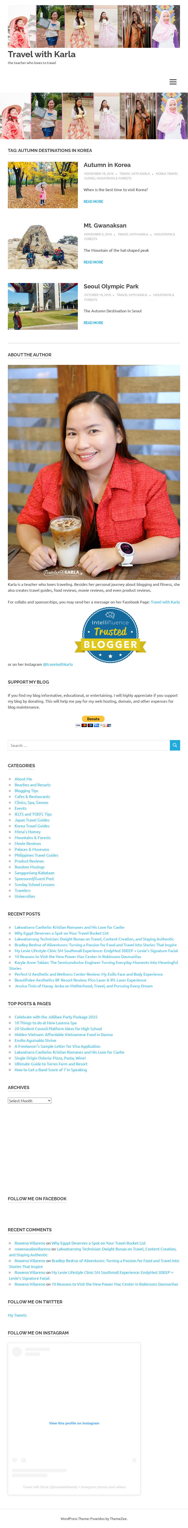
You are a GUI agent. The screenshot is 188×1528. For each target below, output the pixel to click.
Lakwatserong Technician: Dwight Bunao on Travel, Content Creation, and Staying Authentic (94, 938)
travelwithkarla (65, 1487)
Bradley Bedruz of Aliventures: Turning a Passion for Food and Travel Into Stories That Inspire (96, 944)
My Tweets (17, 1314)
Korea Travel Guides (32, 825)
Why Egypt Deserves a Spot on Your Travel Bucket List (62, 932)
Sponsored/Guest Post (34, 878)
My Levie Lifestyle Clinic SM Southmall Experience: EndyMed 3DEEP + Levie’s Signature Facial (96, 950)
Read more (93, 202)
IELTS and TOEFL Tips (33, 813)
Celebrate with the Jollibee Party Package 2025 (56, 1016)
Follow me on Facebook (37, 1198)
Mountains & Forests (114, 178)
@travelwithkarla (58, 664)
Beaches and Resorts (33, 784)
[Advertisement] (94, 1149)
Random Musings (30, 866)
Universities (25, 896)
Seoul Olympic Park (111, 286)
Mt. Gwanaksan (105, 225)
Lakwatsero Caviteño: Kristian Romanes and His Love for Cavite (69, 927)
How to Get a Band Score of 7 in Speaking (51, 1069)
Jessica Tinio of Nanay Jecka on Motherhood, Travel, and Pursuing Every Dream (84, 985)
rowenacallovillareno (32, 1248)
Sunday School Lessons (35, 884)
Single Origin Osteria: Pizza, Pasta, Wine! (50, 1057)
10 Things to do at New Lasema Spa (46, 1022)
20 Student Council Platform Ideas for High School (58, 1028)
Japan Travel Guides (32, 819)
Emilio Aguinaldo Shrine (35, 1040)
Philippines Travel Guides (36, 854)
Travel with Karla (42, 54)
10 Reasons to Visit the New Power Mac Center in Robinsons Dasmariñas (78, 956)
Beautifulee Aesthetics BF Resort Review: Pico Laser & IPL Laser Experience (80, 979)
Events (20, 808)
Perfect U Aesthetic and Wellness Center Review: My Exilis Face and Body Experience (89, 973)
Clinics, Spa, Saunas (31, 802)
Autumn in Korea (107, 164)
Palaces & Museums (32, 849)
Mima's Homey (28, 831)
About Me (23, 778)
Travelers (23, 890)
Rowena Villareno (30, 1242)
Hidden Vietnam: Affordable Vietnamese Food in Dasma (64, 1034)
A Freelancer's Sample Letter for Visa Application (57, 1046)
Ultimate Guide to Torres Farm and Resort (51, 1063)
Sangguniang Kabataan (34, 872)
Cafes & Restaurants (32, 796)
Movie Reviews (28, 843)
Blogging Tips (26, 790)
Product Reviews (29, 860)
